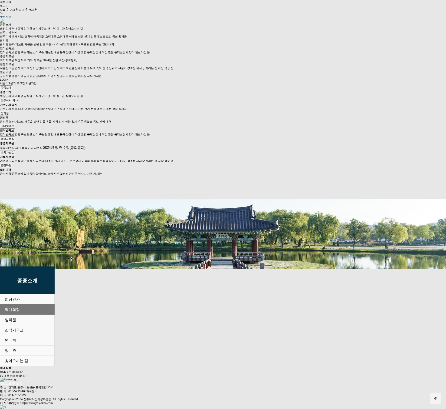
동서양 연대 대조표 (42, 161)
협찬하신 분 (142, 52)
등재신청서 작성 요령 (73, 52)
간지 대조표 (61, 68)
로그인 (4, 5)
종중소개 (5, 24)
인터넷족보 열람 (10, 52)
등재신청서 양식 (124, 52)
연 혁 (51, 28)
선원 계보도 (98, 36)
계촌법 (4, 68)
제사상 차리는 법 (146, 68)
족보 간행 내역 (105, 44)
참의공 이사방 (77, 76)
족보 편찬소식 (29, 52)
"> (18, 11)
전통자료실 (7, 64)
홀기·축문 (77, 121)
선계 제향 (66, 44)
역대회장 (17, 28)
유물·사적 (52, 121)
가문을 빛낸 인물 (34, 44)
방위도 (113, 68)
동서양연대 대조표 (41, 68)
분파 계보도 (16, 44)
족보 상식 (102, 68)
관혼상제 (74, 68)
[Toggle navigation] (4, 20)
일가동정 (29, 76)
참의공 (4, 40)
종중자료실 (7, 56)
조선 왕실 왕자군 (116, 36)
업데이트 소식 (44, 76)
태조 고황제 (25, 36)
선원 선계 (84, 36)
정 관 (60, 28)
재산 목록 (20, 60)
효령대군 (50, 36)
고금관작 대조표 (19, 68)
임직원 (28, 28)
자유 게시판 (94, 76)
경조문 (131, 68)
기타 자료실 (34, 60)
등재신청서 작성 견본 (100, 52)
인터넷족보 (7, 48)
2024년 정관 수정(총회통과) (60, 60)
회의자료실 (7, 60)
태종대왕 (39, 36)
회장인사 (5, 28)
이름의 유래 (88, 68)
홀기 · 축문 (79, 44)
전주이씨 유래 (8, 36)
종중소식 (17, 76)
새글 (3, 83)
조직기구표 (40, 28)
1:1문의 (11, 83)
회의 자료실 (7, 148)
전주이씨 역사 (8, 32)
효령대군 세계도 (67, 36)
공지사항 (5, 76)
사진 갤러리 (61, 76)
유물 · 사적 (52, 44)
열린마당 (5, 72)
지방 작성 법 (165, 68)
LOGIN (4, 79)
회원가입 (5, 1)
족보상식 (102, 161)
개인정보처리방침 (11, 383)
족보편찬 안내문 (49, 134)
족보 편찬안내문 (49, 52)
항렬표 (91, 44)
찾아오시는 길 (74, 28)
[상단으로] (435, 398)
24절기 (122, 68)
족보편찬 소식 (29, 134)
